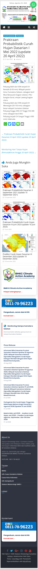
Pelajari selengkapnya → (13, 292)
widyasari (19, 59)
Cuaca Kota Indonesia (9, 478)
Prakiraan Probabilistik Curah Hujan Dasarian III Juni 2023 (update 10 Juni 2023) (19, 224)
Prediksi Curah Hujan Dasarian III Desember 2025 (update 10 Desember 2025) (17, 256)
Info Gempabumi (8, 481)
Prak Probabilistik (9, 36)
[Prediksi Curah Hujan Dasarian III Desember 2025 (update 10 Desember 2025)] (19, 243)
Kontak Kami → (9, 316)
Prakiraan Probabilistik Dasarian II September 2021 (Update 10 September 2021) (18, 192)
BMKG (4, 471)
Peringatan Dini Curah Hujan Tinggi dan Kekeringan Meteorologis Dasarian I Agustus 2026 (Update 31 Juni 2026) (19, 404)
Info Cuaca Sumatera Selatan (12, 474)
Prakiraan (20, 36)
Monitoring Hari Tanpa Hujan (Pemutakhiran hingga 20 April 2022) (19, 151)
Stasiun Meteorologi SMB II (11, 484)
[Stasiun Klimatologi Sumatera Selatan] (4, 27)
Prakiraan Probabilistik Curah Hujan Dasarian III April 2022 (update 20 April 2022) (19, 137)
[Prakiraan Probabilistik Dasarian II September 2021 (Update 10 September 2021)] (19, 179)
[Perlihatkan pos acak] (34, 27)
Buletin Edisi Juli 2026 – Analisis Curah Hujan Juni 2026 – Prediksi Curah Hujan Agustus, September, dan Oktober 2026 (18, 416)
